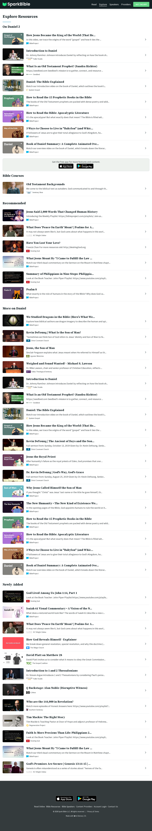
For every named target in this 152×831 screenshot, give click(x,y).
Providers (126, 4)
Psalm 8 (31, 289)
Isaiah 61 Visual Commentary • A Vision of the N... (59, 608)
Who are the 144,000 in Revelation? (49, 702)
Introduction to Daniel (41, 51)
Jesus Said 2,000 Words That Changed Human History (62, 212)
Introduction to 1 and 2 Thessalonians (52, 670)
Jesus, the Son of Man (40, 348)
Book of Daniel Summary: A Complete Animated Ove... (62, 144)
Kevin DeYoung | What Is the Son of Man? (53, 332)
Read (94, 4)
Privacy (90, 811)
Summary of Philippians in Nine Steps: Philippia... (60, 274)
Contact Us (113, 806)
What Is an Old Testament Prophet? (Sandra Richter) (61, 66)
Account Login (100, 806)
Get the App (141, 4)
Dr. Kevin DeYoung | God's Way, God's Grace (55, 472)
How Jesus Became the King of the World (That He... (60, 35)
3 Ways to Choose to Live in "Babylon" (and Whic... (59, 128)
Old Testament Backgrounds (45, 184)
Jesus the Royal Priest (41, 457)
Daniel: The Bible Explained (45, 82)
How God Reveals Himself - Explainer (51, 639)
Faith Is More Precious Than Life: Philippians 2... (59, 733)
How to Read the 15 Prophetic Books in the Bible (59, 97)
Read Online (39, 806)
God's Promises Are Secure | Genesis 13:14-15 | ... (58, 764)
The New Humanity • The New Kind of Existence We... (62, 503)
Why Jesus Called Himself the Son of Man (54, 488)
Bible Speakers (68, 806)
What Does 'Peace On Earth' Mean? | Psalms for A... (60, 227)
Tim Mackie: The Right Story (45, 717)
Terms (96, 811)
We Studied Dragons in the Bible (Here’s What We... (60, 317)
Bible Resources (53, 806)
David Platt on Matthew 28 (44, 655)
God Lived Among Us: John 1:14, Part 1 (51, 593)
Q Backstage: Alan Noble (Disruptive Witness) (57, 688)
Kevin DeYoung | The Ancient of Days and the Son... (60, 441)
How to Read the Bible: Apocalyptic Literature (57, 113)
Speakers (114, 4)
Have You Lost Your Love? (43, 243)
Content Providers (84, 806)
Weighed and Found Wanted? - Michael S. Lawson (59, 363)
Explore (103, 4)
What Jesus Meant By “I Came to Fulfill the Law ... (59, 258)
